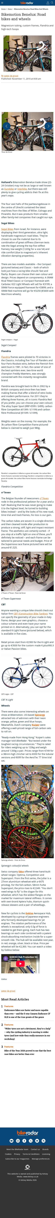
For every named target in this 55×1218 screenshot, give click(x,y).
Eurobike (9, 188)
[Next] (48, 126)
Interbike (22, 188)
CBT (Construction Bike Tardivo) (31, 613)
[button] (27, 132)
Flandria (5, 356)
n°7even (44, 498)
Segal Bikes (7, 229)
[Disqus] (27, 1095)
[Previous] (6, 126)
